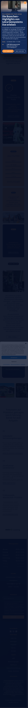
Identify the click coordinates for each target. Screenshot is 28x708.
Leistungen (23, 364)
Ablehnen (14, 361)
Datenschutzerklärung (15, 364)
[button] (26, 343)
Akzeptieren (14, 357)
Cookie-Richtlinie (6, 364)
